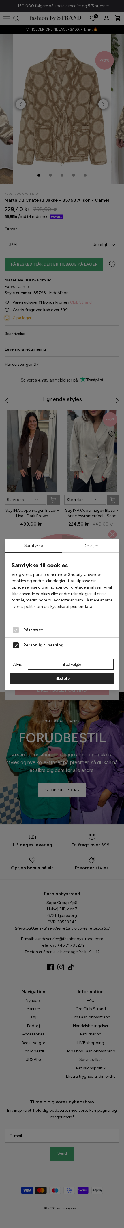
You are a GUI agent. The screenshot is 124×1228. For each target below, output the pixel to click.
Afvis (17, 664)
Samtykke (33, 545)
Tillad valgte (71, 664)
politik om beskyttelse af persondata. (58, 606)
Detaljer (91, 545)
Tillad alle (62, 678)
